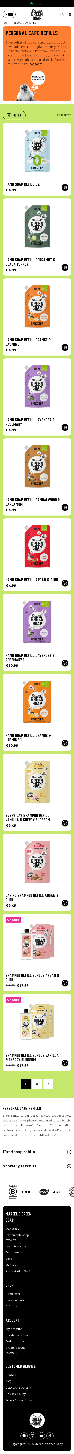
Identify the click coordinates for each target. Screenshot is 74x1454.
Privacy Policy (16, 1394)
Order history (15, 1341)
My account (14, 1329)
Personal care (15, 1300)
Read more (35, 64)
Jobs (9, 1258)
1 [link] (26, 1084)
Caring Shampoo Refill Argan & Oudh (32, 897)
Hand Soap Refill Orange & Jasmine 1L (28, 737)
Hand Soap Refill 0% (23, 184)
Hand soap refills (19, 1152)
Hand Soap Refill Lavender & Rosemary (30, 421)
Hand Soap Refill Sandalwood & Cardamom (33, 501)
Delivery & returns (19, 1387)
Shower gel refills (19, 1166)
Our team (12, 1252)
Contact (11, 1375)
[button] (9, 14)
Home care (13, 1293)
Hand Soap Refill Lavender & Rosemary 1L (30, 657)
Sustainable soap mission (17, 1237)
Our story (12, 1228)
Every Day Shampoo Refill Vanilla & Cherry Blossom (28, 817)
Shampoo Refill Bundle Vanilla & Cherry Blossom (32, 1057)
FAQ (8, 1381)
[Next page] (48, 1084)
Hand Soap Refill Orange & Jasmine (28, 341)
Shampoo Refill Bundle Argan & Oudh (32, 977)
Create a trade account (16, 1350)
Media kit (12, 1265)
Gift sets (11, 1306)
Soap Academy (16, 1246)
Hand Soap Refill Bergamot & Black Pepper (30, 261)
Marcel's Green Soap (48, 1444)
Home (6, 23)
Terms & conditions (19, 1400)
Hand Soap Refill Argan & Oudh (32, 579)
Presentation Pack (18, 1271)
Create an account (18, 1335)
